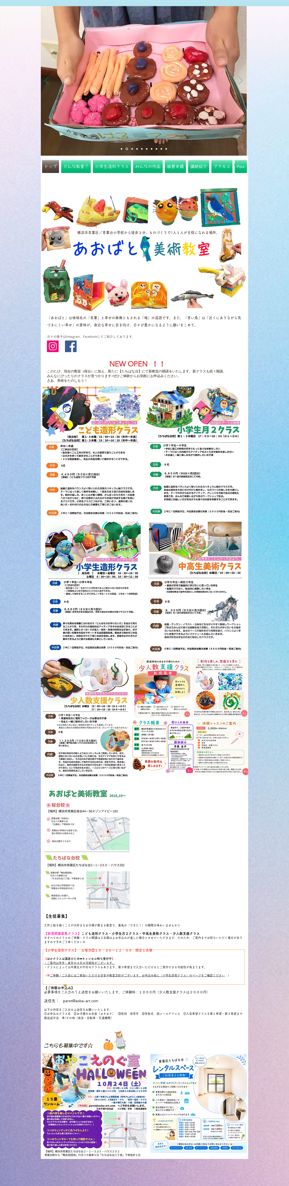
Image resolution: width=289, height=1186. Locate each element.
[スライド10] (166, 149)
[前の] (47, 81)
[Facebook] (71, 346)
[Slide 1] (121, 149)
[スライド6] (136, 149)
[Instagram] (53, 346)
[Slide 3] (131, 149)
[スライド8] (156, 149)
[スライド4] (142, 149)
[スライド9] (161, 149)
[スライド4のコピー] (146, 149)
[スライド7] (151, 149)
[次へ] (241, 81)
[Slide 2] (126, 149)
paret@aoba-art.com (80, 1001)
